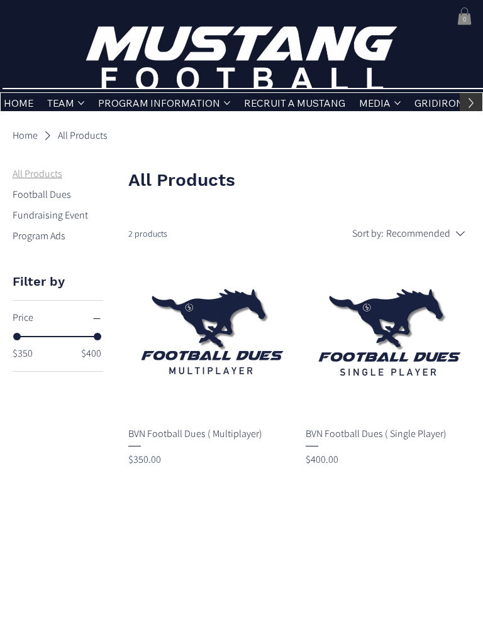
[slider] (17, 336)
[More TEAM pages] (81, 103)
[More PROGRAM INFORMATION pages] (227, 103)
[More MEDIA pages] (397, 103)
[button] (464, 16)
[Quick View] (210, 333)
